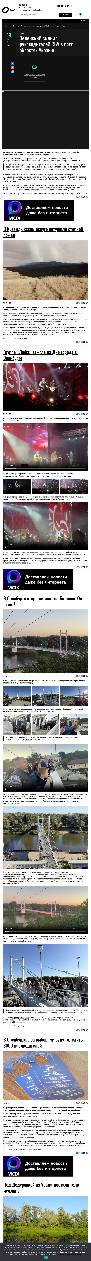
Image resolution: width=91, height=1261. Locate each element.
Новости (16, 26)
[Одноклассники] (12, 67)
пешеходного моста (12, 563)
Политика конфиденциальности (69, 1254)
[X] (84, 197)
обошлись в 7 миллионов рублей (24, 1020)
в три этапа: (24, 872)
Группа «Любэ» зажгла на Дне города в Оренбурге (40, 354)
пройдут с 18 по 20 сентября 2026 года (43, 1145)
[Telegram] (13, 71)
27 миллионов (19, 1022)
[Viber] (87, 197)
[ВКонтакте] (12, 63)
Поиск (65, 15)
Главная (8, 26)
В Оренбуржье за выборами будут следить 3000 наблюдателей (43, 1042)
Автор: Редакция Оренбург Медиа (34, 76)
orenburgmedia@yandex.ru (33, 10)
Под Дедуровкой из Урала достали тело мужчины (41, 1187)
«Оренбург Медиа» (20, 1018)
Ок (46, 1258)
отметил (28, 740)
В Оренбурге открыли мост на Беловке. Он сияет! (43, 601)
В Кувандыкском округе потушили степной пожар (43, 231)
